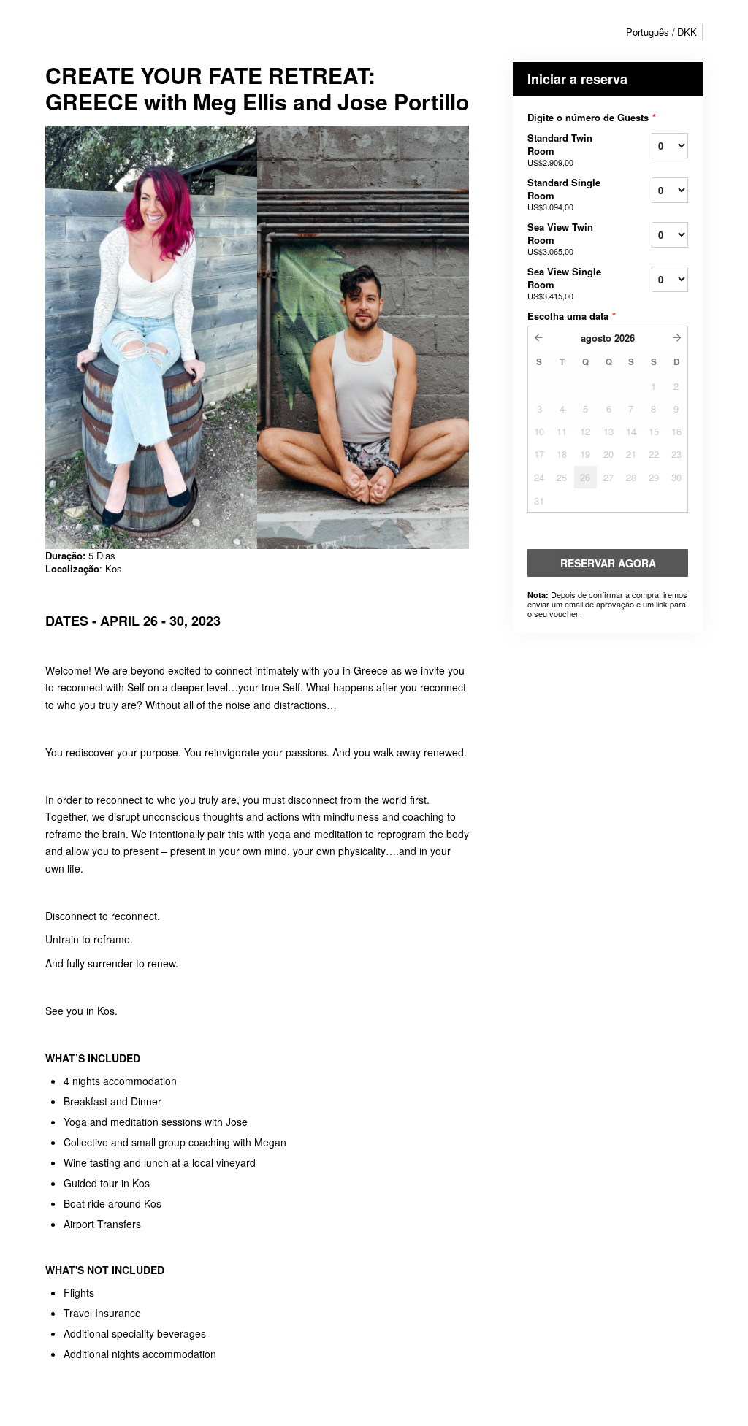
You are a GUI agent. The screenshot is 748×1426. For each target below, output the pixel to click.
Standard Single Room (563, 193)
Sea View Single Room (564, 283)
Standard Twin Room (559, 149)
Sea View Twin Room (560, 238)
